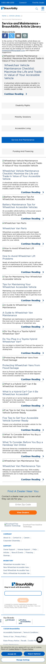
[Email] (18, 35)
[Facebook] (5, 35)
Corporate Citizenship (11, 541)
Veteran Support (23, 549)
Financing (29, 552)
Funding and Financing (23, 151)
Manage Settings (23, 660)
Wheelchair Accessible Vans (14, 564)
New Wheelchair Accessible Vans (16, 567)
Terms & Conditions (30, 632)
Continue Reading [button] (13, 94)
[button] (7, 3)
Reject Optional (34, 654)
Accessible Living (23, 128)
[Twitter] (12, 35)
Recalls (23, 641)
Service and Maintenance (22, 140)
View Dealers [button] (23, 512)
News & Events (17, 552)
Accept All (12, 654)
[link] (23, 75)
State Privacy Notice (11, 641)
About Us (6, 538)
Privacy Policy (20, 636)
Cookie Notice (14, 649)
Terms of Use (8, 636)
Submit (23, 600)
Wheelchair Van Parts (14, 228)
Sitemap (6, 555)
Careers (27, 538)
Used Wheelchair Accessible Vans (16, 570)
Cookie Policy (33, 641)
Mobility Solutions (23, 117)
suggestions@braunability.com (13, 50)
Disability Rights (23, 105)
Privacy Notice (27, 649)
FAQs (34, 549)
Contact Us (17, 538)
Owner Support (9, 549)
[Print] (25, 35)
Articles (6, 552)
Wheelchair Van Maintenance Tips (21, 466)
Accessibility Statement (12, 632)
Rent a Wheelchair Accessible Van (16, 573)
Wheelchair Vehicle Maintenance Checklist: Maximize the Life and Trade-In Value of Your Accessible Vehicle (23, 72)
